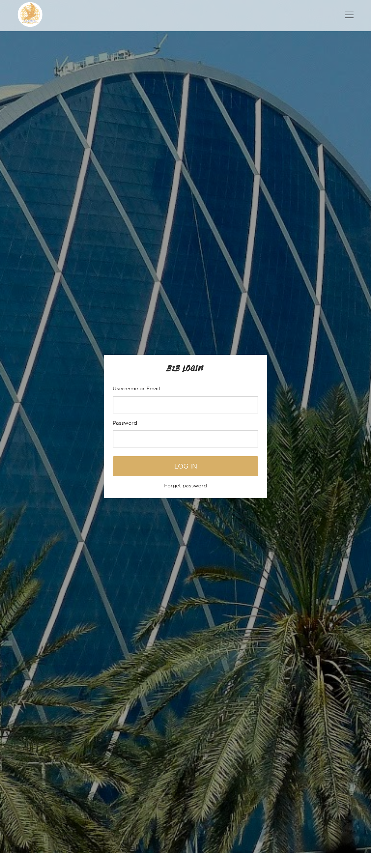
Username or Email (136, 388)
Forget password (185, 485)
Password (125, 422)
